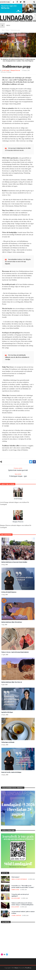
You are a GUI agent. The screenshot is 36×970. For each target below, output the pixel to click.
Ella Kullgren (16, 898)
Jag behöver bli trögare (7, 712)
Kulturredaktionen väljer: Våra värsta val (11, 682)
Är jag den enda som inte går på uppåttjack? (20, 895)
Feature (7, 30)
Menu (8, 25)
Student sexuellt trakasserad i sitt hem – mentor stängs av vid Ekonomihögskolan (22, 903)
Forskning (8, 72)
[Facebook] (17, 2)
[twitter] (30, 461)
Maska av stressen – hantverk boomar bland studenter (15, 652)
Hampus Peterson (15, 70)
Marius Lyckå (15, 889)
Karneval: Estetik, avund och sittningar (11, 772)
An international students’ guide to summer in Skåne (23, 912)
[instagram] (24, 2)
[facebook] (34, 461)
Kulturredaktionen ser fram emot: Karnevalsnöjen (14, 562)
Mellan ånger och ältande (7, 742)
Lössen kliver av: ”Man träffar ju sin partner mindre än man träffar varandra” (23, 886)
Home (3, 30)
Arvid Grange (5, 70)
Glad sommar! (15, 877)
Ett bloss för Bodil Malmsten (8, 592)
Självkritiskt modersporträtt (18, 469)
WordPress (28, 968)
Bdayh (16, 968)
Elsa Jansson (15, 907)
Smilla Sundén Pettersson (19, 879)
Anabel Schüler (16, 915)
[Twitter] (20, 2)
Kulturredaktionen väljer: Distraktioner (11, 622)
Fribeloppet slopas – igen (18, 475)
